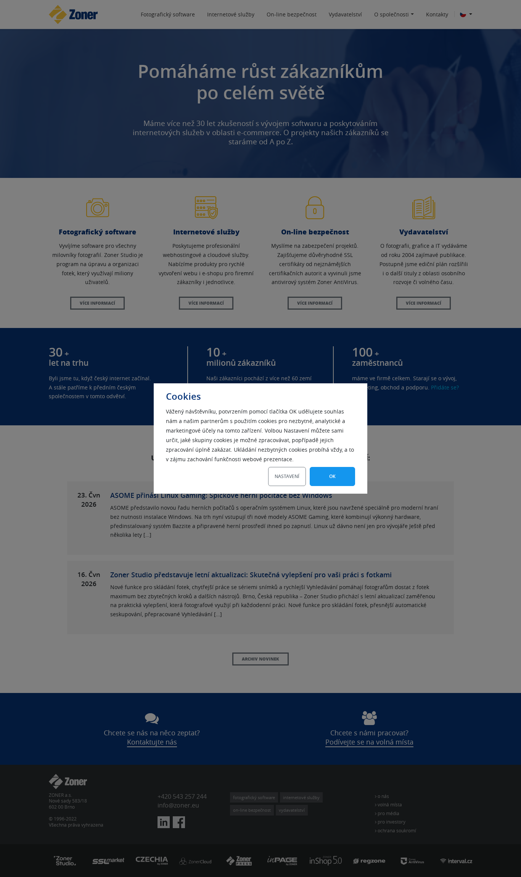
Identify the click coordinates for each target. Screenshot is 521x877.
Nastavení (287, 476)
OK (332, 476)
